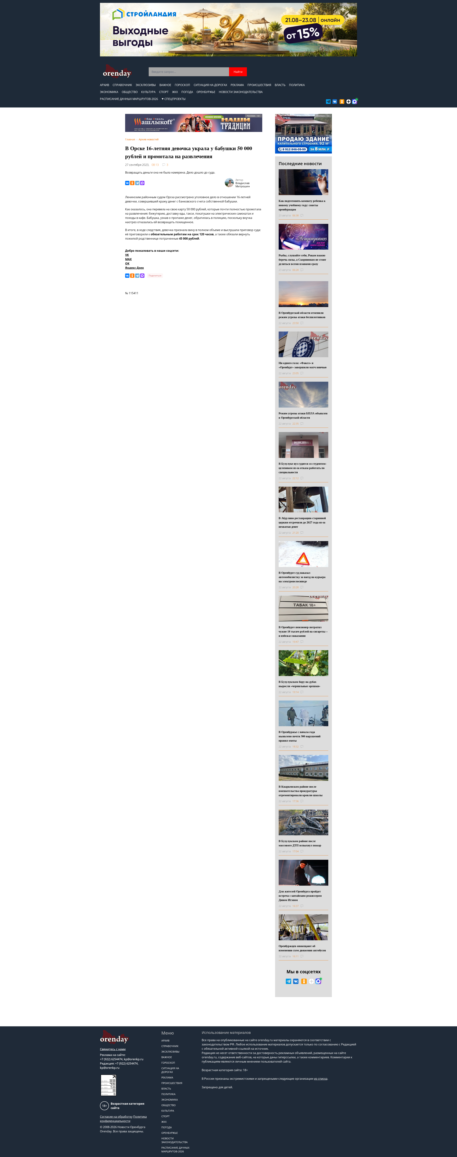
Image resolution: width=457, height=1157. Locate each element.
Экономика (109, 92)
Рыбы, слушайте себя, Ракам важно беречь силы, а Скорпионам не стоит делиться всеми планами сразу (302, 259)
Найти (238, 72)
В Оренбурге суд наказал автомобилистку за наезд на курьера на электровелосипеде (302, 577)
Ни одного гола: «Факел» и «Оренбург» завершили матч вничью (303, 365)
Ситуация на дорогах (210, 85)
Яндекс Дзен (134, 268)
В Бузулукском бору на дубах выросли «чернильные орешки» (299, 684)
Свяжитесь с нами (113, 1049)
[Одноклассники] (132, 183)
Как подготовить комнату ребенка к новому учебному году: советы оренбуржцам (302, 205)
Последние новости (300, 163)
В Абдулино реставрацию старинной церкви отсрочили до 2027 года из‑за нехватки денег (302, 522)
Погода (187, 92)
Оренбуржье (206, 92)
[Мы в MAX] (354, 101)
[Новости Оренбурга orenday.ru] (117, 71)
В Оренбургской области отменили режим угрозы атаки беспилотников (302, 315)
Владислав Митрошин (242, 184)
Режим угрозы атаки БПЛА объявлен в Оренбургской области (303, 415)
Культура (148, 92)
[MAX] (142, 183)
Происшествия (259, 85)
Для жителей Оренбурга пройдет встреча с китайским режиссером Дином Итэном (300, 895)
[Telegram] (137, 183)
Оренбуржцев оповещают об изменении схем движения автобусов (302, 948)
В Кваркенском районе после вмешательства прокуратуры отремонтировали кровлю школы (301, 790)
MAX (128, 259)
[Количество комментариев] (305, 215)
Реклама (237, 85)
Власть (280, 85)
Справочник (122, 85)
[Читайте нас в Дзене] (348, 101)
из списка (320, 1079)
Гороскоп (182, 85)
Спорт (164, 92)
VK (127, 255)
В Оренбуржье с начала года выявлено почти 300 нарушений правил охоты (299, 736)
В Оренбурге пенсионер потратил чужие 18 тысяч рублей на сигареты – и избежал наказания (303, 631)
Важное (165, 85)
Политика (297, 85)
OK (127, 263)
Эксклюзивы (146, 85)
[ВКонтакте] (127, 183)
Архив (104, 85)
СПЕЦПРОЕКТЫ (175, 99)
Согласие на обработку (116, 1117)
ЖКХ (175, 92)
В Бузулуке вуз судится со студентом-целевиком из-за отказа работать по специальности (302, 467)
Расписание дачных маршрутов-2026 (129, 99)
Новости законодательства (241, 92)
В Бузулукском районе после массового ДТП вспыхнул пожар (300, 843)
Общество (130, 92)
